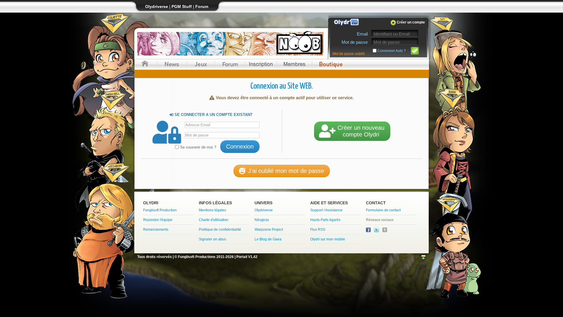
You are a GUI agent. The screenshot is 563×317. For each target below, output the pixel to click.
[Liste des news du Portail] (171, 64)
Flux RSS (317, 229)
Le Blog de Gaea (268, 239)
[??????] (384, 231)
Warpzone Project (269, 229)
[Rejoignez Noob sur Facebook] (369, 231)
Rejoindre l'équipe (157, 220)
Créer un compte (411, 22)
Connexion (240, 146)
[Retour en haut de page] (423, 257)
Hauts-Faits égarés (325, 220)
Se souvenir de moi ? (197, 147)
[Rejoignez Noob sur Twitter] (377, 231)
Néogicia (262, 220)
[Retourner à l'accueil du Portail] (145, 64)
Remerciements (155, 229)
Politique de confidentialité (220, 229)
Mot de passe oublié (349, 54)
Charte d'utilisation (213, 220)
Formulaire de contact (383, 210)
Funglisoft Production (160, 210)
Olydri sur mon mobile (327, 239)
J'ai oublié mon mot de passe (286, 171)
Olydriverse (264, 210)
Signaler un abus (212, 239)
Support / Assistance (326, 210)
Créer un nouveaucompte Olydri (361, 131)
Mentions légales (212, 210)
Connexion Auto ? (391, 51)
